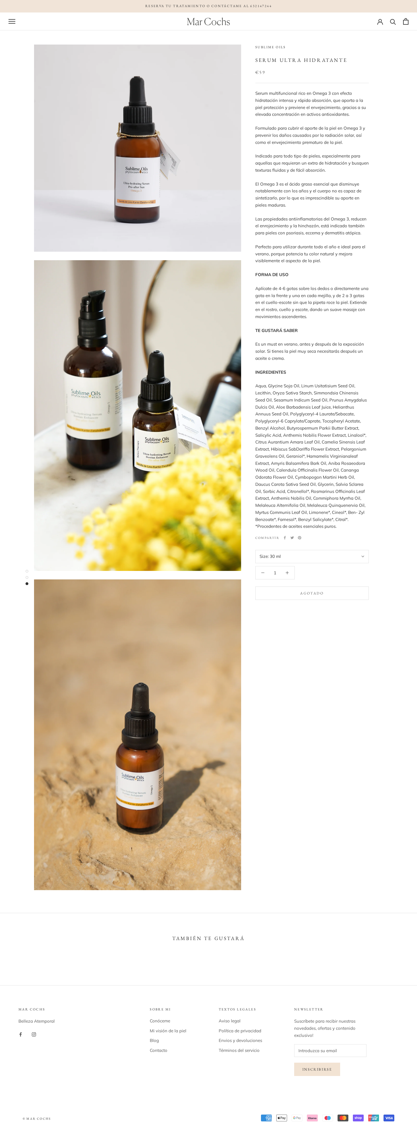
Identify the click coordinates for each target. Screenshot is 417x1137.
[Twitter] (292, 537)
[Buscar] (393, 21)
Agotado (312, 592)
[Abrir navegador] (12, 21)
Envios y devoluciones (240, 1040)
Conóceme (160, 1020)
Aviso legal (230, 1020)
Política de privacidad (240, 1030)
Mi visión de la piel (168, 1030)
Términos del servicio (239, 1050)
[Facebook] (285, 537)
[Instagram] (34, 1034)
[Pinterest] (299, 537)
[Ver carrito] (405, 21)
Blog (154, 1040)
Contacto (158, 1050)
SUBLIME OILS (270, 47)
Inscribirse (317, 1069)
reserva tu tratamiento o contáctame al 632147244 (208, 6)
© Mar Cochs (37, 1119)
